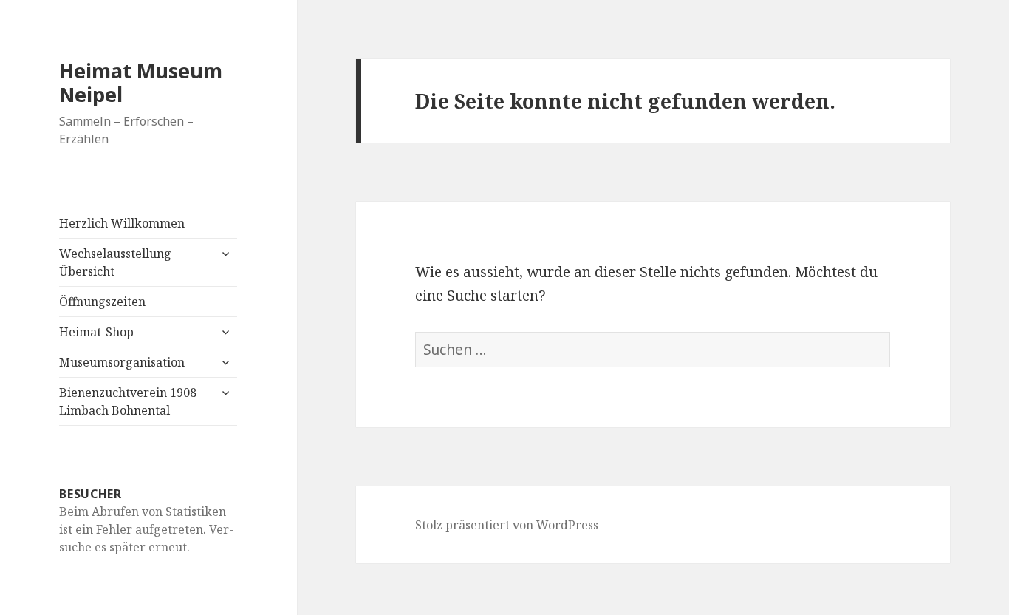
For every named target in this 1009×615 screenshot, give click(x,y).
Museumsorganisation (122, 362)
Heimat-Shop (96, 332)
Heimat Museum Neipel (140, 82)
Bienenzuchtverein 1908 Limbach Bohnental (127, 401)
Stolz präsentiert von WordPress (506, 525)
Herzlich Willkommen (122, 223)
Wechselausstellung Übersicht (115, 262)
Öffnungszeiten (102, 301)
